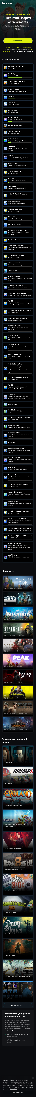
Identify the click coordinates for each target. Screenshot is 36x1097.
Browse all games (18, 1005)
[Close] (33, 1078)
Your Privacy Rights (18, 1092)
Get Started (17, 41)
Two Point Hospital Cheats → (18, 14)
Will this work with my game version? (16, 1041)
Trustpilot (10, 1031)
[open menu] (32, 3)
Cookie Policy (13, 1089)
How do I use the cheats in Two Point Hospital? (17, 1036)
